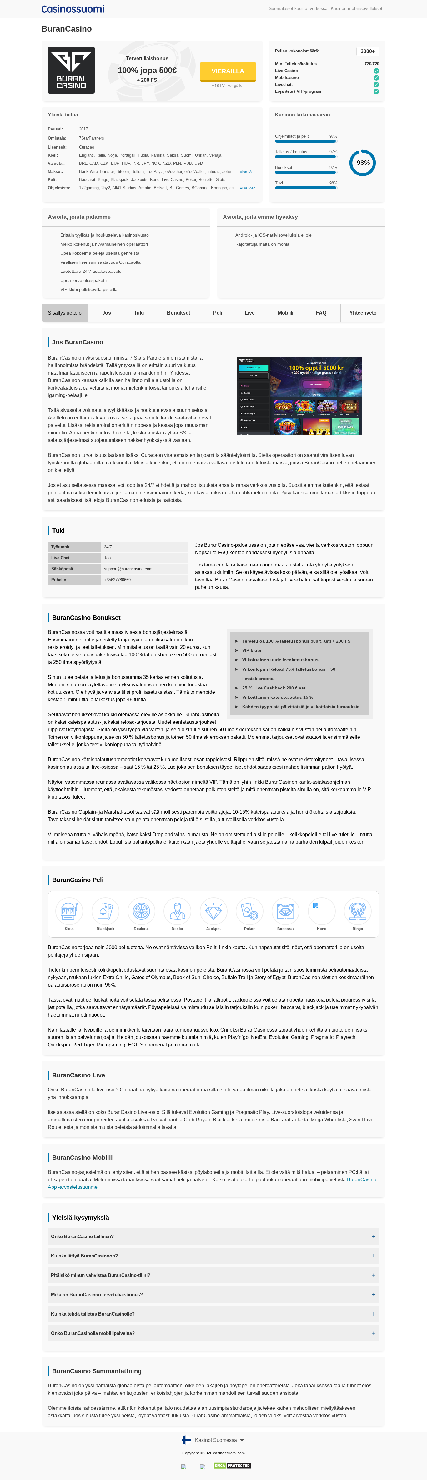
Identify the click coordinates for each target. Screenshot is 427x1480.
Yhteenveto (363, 313)
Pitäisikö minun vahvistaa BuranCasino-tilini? (100, 1275)
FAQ (321, 313)
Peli (217, 313)
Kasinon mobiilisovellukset (356, 8)
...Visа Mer (246, 172)
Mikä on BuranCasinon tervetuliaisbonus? (97, 1294)
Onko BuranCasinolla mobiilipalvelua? (93, 1333)
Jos (106, 313)
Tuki (139, 313)
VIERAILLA (228, 71)
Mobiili (285, 313)
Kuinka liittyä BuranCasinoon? (84, 1255)
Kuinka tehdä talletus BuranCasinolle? (93, 1313)
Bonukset (178, 313)
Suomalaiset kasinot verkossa (298, 8)
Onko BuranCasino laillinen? (82, 1236)
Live (250, 313)
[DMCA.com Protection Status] (232, 1468)
